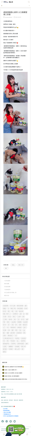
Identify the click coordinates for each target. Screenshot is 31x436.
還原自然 (25, 324)
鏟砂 (23, 349)
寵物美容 (19, 327)
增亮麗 (4, 330)
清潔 (15, 319)
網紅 (6, 268)
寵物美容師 (13, 327)
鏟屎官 (4, 352)
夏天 (16, 324)
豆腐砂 (4, 335)
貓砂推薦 (12, 333)
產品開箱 (14, 322)
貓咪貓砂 (5, 349)
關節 (13, 330)
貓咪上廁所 (17, 349)
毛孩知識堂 (7, 281)
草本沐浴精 (12, 305)
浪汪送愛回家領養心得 (10, 292)
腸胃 (16, 330)
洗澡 (18, 319)
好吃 (4, 341)
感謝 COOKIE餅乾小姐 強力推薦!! (13, 373)
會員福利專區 (6, 410)
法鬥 (4, 327)
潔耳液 (9, 316)
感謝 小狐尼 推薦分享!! (10, 370)
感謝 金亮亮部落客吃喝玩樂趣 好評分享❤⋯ (15, 379)
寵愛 (27, 314)
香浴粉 (25, 308)
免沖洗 (22, 319)
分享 (16, 335)
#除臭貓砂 (17, 346)
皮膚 (20, 314)
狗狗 (13, 324)
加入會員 (5, 408)
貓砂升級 (23, 346)
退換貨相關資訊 (5, 402)
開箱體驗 (19, 322)
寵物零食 (23, 341)
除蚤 (16, 311)
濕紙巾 (14, 316)
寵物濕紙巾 (10, 335)
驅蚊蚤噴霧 (20, 308)
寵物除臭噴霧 (20, 305)
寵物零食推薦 (20, 343)
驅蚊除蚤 (21, 311)
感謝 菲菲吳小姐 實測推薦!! (11, 376)
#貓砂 (26, 343)
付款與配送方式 (7, 414)
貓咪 (26, 305)
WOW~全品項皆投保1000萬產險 (10, 416)
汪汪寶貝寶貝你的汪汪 (8, 338)
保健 (9, 330)
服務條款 (21, 400)
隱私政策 (16, 400)
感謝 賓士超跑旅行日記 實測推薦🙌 (13, 367)
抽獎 (27, 319)
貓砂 (4, 333)
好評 (8, 327)
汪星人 (17, 341)
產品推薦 (25, 322)
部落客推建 (19, 333)
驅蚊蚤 (10, 319)
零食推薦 (12, 341)
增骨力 (24, 327)
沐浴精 (19, 316)
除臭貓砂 (11, 349)
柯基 (4, 322)
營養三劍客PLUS (7, 314)
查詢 (2, 400)
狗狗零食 (17, 338)
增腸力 (8, 322)
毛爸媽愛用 (7, 289)
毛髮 (20, 330)
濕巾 (9, 324)
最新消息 (6, 295)
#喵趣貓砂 (10, 346)
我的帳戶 (11, 400)
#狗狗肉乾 (23, 338)
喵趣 (8, 333)
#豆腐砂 (5, 346)
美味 (8, 341)
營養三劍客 (20, 265)
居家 (9, 311)
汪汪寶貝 (5, 319)
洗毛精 (4, 316)
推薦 (20, 324)
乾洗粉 (4, 311)
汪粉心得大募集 (7, 412)
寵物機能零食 (6, 343)
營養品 (13, 265)
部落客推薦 (7, 286)
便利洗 (4, 324)
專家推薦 (6, 283)
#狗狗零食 (13, 343)
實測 (24, 333)
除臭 (23, 316)
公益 (24, 330)
